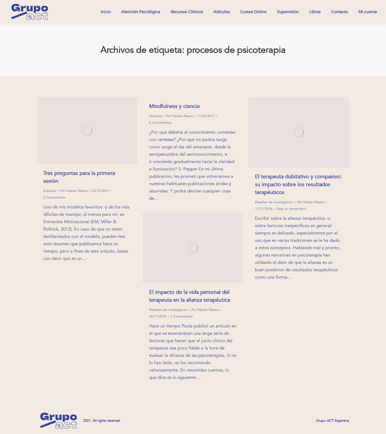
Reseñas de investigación (274, 202)
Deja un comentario (291, 208)
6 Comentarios (160, 122)
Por (74, 191)
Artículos (49, 191)
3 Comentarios (181, 316)
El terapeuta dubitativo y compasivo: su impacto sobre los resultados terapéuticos (298, 184)
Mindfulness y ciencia (174, 106)
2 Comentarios (54, 197)
